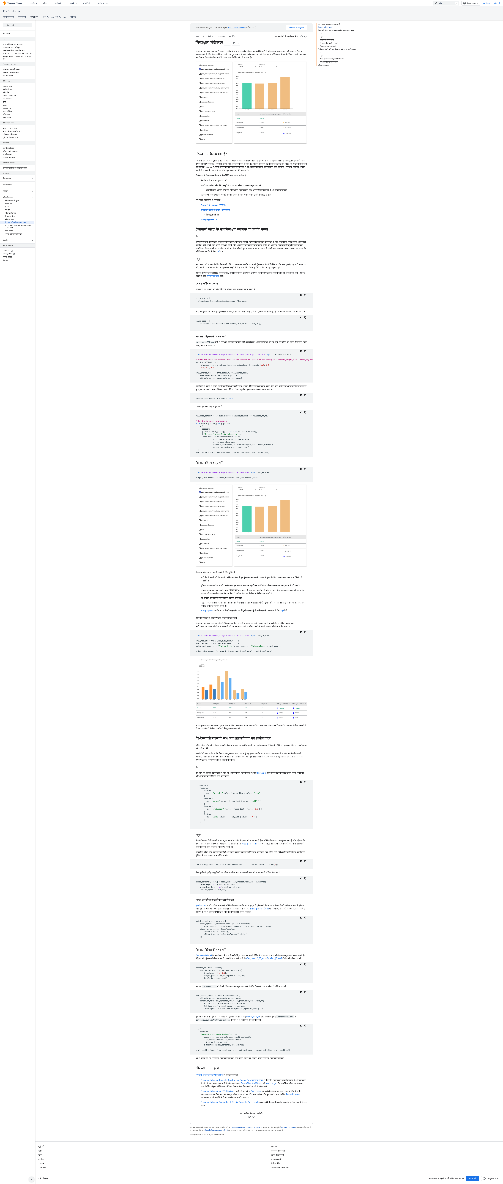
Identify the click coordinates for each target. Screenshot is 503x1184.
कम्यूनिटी (86, 3)
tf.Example (261, 773)
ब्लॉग (40, 1151)
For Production (12, 11)
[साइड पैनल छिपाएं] (31, 1179)
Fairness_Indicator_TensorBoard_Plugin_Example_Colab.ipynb (230, 1102)
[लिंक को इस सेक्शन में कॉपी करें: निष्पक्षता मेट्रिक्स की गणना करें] (228, 336)
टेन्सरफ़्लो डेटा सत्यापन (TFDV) (213, 205)
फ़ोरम (40, 1155)
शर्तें (39, 1178)
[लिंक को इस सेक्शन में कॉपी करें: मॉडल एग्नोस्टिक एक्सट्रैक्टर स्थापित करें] (236, 900)
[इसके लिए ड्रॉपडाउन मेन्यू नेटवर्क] (77, 3)
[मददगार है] (302, 36)
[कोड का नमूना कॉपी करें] (305, 295)
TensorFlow (200, 36)
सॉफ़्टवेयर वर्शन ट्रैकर (278, 1151)
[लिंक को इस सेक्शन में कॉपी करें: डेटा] (201, 236)
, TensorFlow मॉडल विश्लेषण (251, 1080)
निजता (45, 1178)
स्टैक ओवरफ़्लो (276, 1159)
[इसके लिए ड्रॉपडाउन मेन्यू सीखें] (50, 3)
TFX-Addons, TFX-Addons (54, 17)
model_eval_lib (253, 1016)
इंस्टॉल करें (34, 3)
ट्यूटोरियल (22, 17)
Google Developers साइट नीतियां (216, 1130)
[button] (15, 178)
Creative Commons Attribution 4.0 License (246, 1127)
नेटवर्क (71, 3)
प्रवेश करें (497, 3)
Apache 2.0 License (288, 1127)
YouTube (42, 1168)
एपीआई (58, 3)
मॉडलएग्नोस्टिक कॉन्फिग (251, 843)
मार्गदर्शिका (34, 17)
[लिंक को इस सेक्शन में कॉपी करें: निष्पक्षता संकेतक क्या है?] (229, 154)
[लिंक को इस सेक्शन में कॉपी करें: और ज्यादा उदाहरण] (221, 1068)
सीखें (45, 3)
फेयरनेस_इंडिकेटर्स (274, 958)
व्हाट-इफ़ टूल (271, 1083)
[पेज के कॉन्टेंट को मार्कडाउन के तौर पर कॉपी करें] (234, 43)
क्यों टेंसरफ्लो (103, 3)
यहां (218, 251)
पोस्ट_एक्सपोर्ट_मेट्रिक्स (255, 958)
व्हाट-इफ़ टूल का (207, 610)
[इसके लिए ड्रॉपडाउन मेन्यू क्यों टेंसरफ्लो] (111, 3)
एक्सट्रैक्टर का (201, 905)
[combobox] (446, 3)
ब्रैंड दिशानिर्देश (276, 1163)
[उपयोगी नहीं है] (305, 36)
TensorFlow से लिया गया (280, 1168)
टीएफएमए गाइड (213, 276)
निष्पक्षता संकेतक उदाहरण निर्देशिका (209, 1075)
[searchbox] (17, 25)
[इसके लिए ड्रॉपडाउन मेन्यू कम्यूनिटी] (93, 3)
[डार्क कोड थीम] (301, 295)
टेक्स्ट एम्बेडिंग (256, 1091)
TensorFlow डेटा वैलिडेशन (251, 1083)
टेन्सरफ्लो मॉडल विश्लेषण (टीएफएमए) (216, 210)
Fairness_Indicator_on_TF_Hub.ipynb (218, 1091)
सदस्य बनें (472, 1178)
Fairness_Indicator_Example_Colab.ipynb (220, 1080)
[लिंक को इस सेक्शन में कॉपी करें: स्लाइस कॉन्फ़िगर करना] (221, 283)
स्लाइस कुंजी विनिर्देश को (259, 908)
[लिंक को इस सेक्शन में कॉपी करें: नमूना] (203, 259)
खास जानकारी (8, 17)
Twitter (41, 1163)
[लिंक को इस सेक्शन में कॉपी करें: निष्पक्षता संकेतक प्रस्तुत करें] (225, 463)
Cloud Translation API (237, 27)
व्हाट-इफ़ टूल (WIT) (209, 219)
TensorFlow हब (293, 1094)
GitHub (486, 3)
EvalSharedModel (204, 955)
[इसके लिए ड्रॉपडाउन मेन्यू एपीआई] (64, 3)
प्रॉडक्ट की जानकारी (277, 1155)
